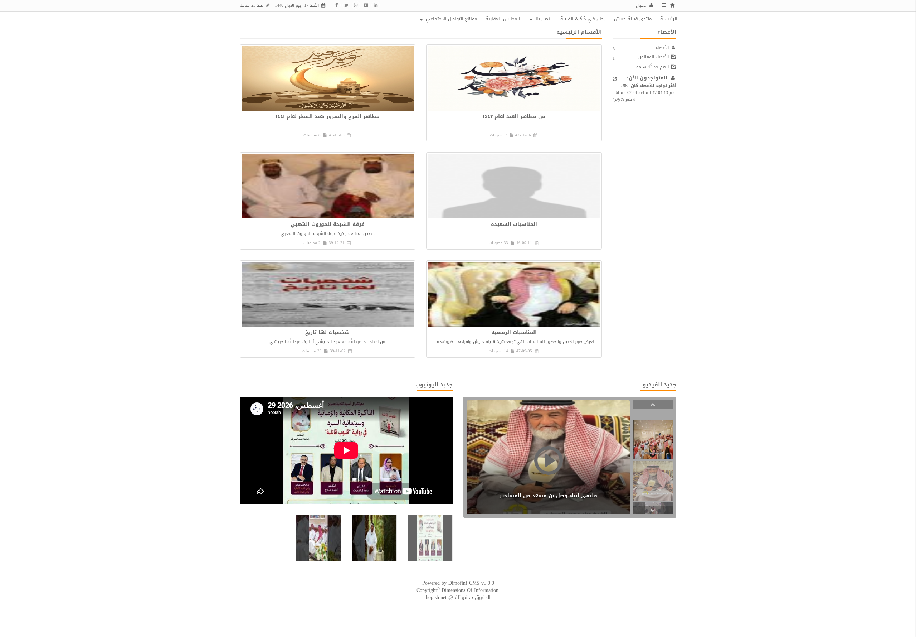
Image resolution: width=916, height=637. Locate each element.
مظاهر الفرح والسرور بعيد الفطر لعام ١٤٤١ (328, 116)
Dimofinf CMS (463, 583)
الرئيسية (668, 18)
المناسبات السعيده (514, 224)
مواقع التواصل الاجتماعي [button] (450, 18)
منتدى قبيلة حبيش (633, 18)
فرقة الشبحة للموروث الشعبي (328, 224)
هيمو (641, 67)
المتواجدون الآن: (648, 78)
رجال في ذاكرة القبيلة (582, 18)
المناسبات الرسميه (514, 332)
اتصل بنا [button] (543, 18)
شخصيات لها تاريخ (327, 332)
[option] (653, 439)
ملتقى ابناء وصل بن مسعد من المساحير (548, 496)
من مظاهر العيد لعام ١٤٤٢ (514, 116)
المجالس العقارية (503, 18)
